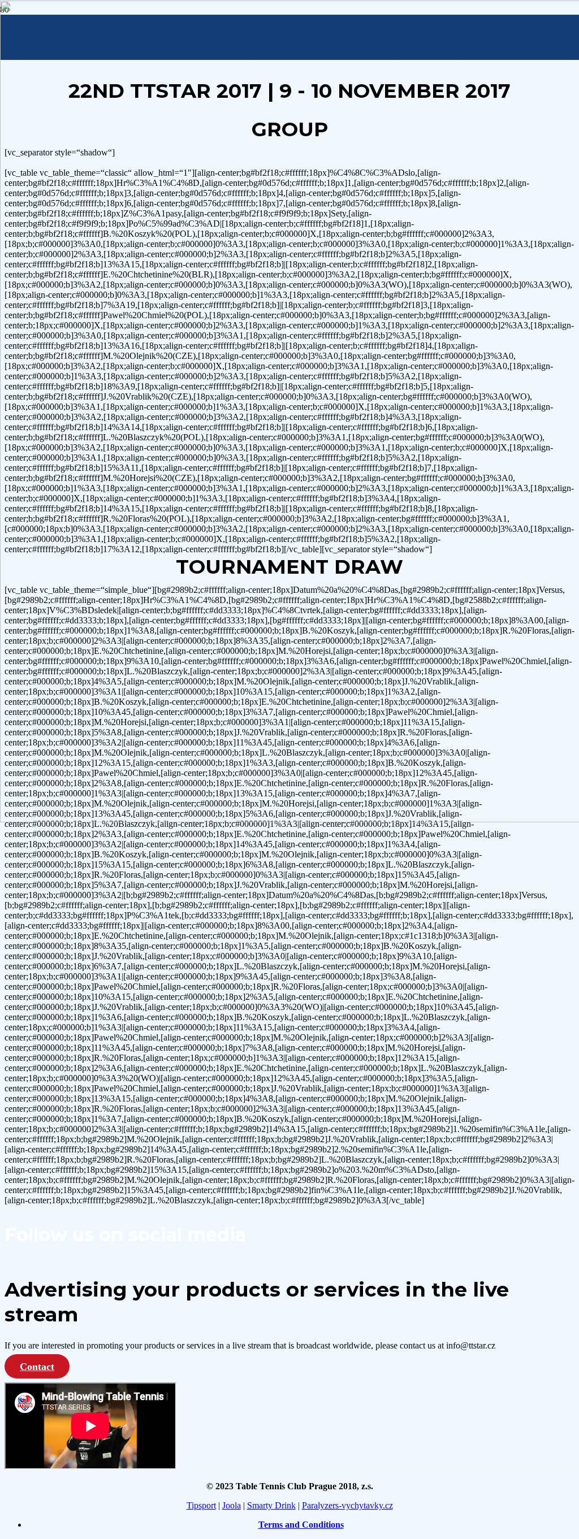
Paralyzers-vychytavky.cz (347, 1505)
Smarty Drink (271, 1505)
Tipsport (201, 1505)
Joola (231, 1505)
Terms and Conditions (301, 1524)
